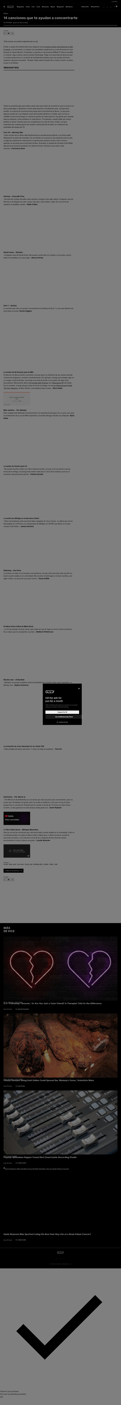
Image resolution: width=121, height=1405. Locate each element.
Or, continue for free (62, 722)
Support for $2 (62, 712)
